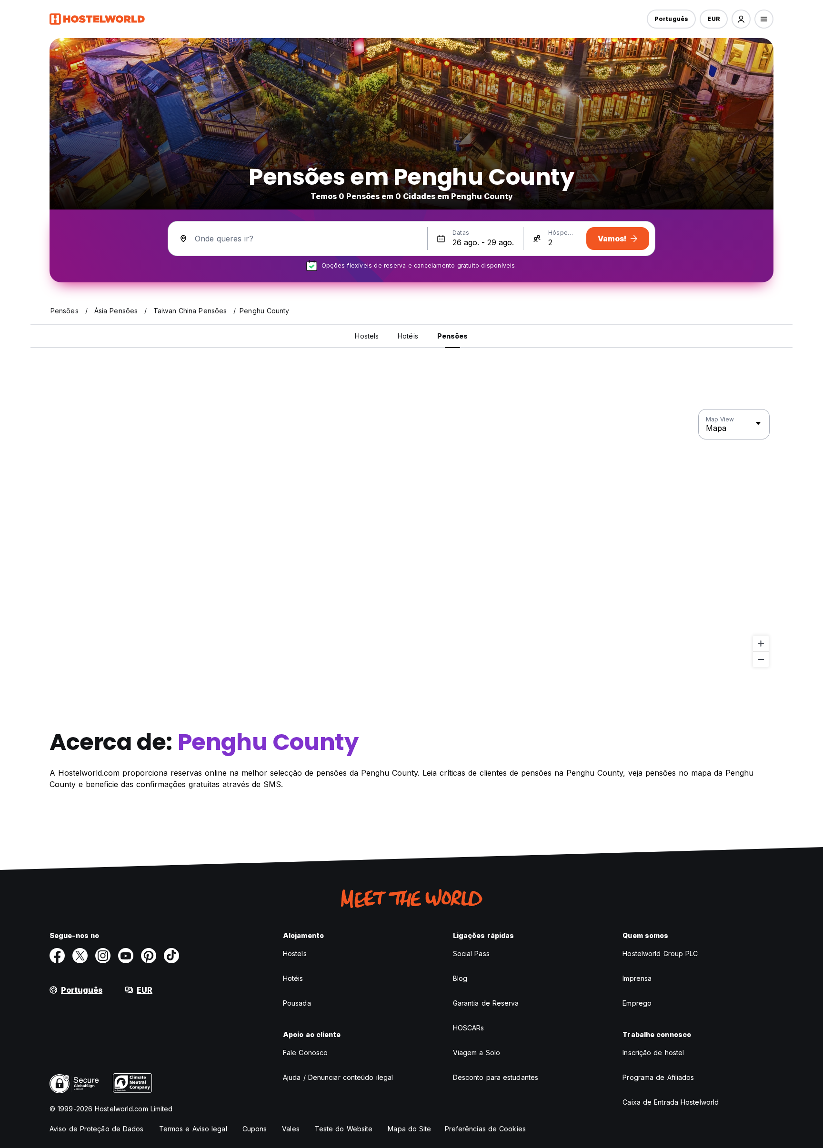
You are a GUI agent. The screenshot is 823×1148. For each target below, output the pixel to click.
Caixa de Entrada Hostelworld (670, 1102)
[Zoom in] (761, 643)
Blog (460, 978)
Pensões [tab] (452, 336)
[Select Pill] (741, 19)
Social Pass (471, 953)
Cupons (254, 1129)
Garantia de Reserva (486, 1003)
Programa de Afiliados (658, 1077)
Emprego (637, 1003)
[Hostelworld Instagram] (102, 955)
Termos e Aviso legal (193, 1129)
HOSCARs (468, 1028)
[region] (411, 538)
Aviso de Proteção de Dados (97, 1129)
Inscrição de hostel (653, 1052)
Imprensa (637, 978)
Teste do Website (344, 1129)
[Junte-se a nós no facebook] (57, 955)
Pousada (297, 1003)
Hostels (295, 953)
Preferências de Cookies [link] (485, 1129)
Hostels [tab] (367, 336)
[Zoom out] (761, 659)
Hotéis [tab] (408, 336)
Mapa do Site (409, 1129)
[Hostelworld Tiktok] (171, 955)
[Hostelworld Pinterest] (148, 955)
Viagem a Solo (476, 1052)
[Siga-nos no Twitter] (80, 955)
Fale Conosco (305, 1052)
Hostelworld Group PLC (660, 953)
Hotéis (293, 978)
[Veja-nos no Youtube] (125, 955)
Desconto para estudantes (495, 1077)
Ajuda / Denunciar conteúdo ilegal (338, 1077)
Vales (291, 1129)
